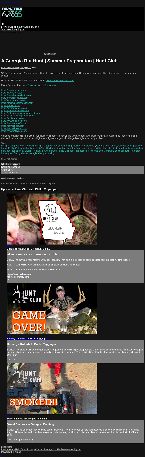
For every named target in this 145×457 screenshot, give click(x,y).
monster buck (88, 145)
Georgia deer (124, 145)
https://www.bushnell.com (14, 121)
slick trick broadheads (119, 148)
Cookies (39, 449)
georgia (33, 153)
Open (53, 54)
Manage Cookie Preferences (58, 449)
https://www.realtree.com (13, 90)
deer (56, 145)
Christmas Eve (95, 151)
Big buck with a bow (56, 148)
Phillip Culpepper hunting (21, 148)
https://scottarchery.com (12, 118)
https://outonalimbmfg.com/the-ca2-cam (20, 113)
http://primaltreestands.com (14, 98)
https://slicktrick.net (10, 105)
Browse (5, 27)
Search (13, 27)
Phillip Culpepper (10, 145)
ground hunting (49, 151)
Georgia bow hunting (106, 145)
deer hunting (65, 145)
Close (47, 54)
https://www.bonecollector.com (16, 95)
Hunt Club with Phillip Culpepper (16, 68)
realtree (77, 145)
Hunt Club (40, 148)
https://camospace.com (12, 126)
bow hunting (73, 148)
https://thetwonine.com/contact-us (39, 85)
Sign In (20, 29)
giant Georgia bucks (18, 153)
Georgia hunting (46, 153)
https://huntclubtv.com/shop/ (60, 80)
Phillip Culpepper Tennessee (72, 151)
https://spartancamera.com (14, 108)
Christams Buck (112, 151)
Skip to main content (11, 2)
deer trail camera (15, 151)
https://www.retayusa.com (14, 131)
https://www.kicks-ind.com (14, 128)
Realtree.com (8, 449)
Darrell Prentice (32, 151)
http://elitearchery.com (12, 93)
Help (18, 449)
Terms (24, 449)
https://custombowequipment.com (18, 115)
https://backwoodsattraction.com (17, 103)
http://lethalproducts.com (13, 100)
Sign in (35, 27)
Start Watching (24, 27)
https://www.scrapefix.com (14, 123)
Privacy (31, 449)
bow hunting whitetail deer (94, 148)
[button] (3, 24)
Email (17, 164)
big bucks (126, 151)
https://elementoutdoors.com (15, 110)
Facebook (6, 164)
